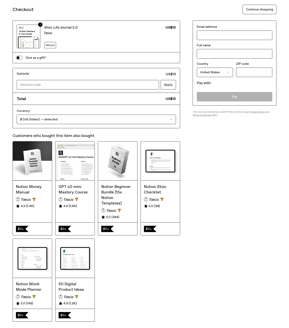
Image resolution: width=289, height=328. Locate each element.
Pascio (48, 32)
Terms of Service (202, 115)
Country (202, 64)
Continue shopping (259, 9)
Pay (234, 96)
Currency (23, 111)
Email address (207, 27)
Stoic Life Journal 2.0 (61, 27)
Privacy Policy (257, 112)
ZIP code (242, 64)
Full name (204, 45)
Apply (168, 84)
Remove (50, 45)
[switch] (19, 58)
